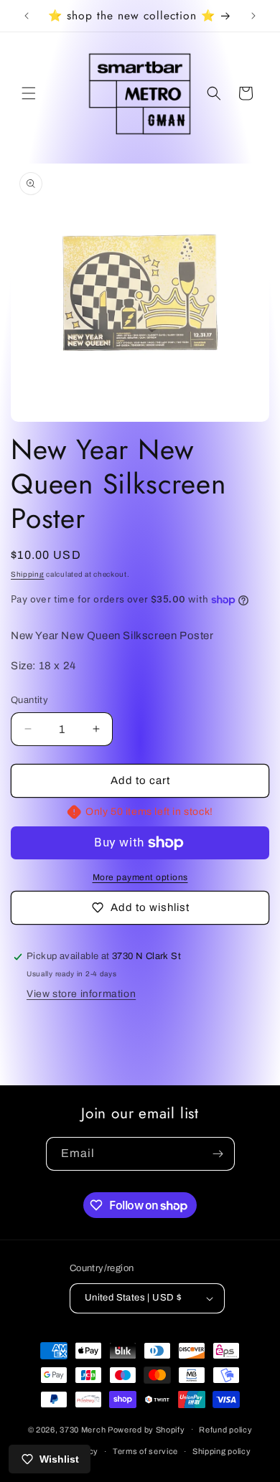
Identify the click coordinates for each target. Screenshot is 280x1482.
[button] (29, 93)
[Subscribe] (218, 1154)
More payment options (140, 877)
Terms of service (145, 1451)
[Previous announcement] (26, 16)
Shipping (28, 574)
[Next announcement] (253, 16)
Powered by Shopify (146, 1429)
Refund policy (225, 1429)
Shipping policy (221, 1451)
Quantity (29, 700)
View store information (81, 993)
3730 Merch (83, 1429)
